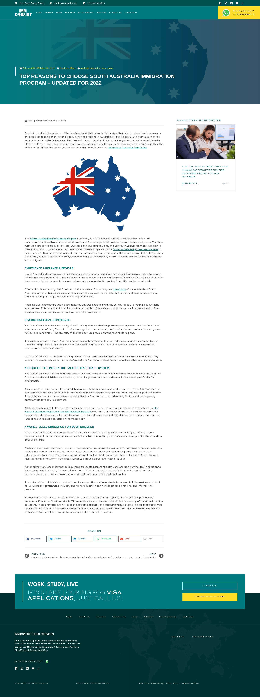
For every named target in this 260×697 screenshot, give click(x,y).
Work (59, 13)
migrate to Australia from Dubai (128, 148)
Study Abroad (86, 13)
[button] (36, 539)
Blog (72, 68)
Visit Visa (101, 13)
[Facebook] (220, 3)
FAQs (135, 617)
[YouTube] (237, 3)
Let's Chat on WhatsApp (29, 661)
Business (70, 13)
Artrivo (86, 683)
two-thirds (119, 289)
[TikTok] (242, 3)
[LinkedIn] (231, 3)
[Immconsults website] (23, 12)
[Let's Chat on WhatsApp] (47, 661)
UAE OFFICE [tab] (177, 637)
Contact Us (131, 13)
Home (39, 13)
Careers (101, 617)
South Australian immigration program (53, 239)
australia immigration (90, 68)
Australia (64, 68)
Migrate (49, 13)
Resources (115, 13)
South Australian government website (135, 249)
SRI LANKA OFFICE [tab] (203, 637)
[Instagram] (225, 3)
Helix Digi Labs (103, 683)
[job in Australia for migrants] (205, 142)
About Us (84, 617)
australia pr (107, 68)
